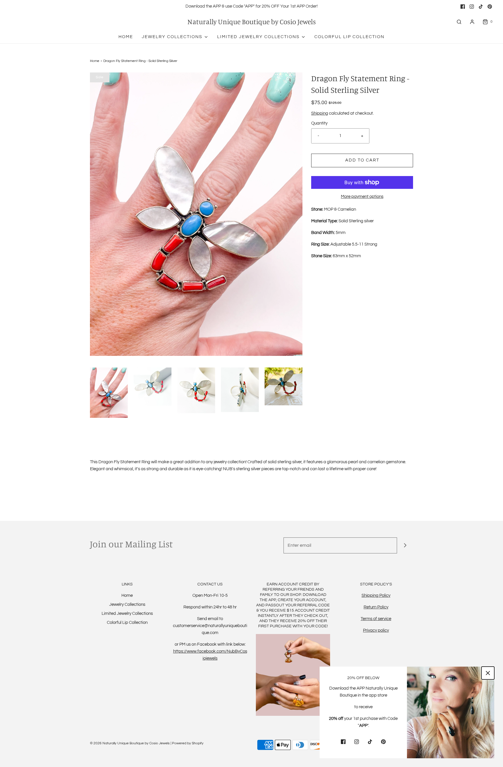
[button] (109, 392)
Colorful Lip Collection (349, 37)
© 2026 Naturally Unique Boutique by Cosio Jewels (130, 743)
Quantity (319, 123)
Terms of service (376, 619)
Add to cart (362, 160)
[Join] (405, 545)
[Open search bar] (459, 22)
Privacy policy (376, 630)
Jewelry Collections (127, 604)
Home (125, 37)
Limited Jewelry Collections (127, 613)
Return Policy (376, 607)
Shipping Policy (376, 595)
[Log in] (472, 21)
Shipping (319, 113)
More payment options (362, 196)
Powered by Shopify (187, 743)
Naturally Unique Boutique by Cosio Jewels (251, 21)
